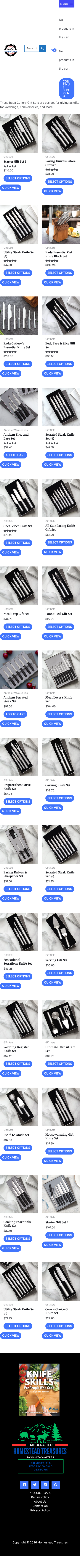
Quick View (19, 149)
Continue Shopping (66, 89)
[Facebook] (24, 1485)
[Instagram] (45, 1485)
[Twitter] (35, 1485)
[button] (35, 54)
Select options (18, 178)
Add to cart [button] (15, 455)
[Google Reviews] (56, 1485)
